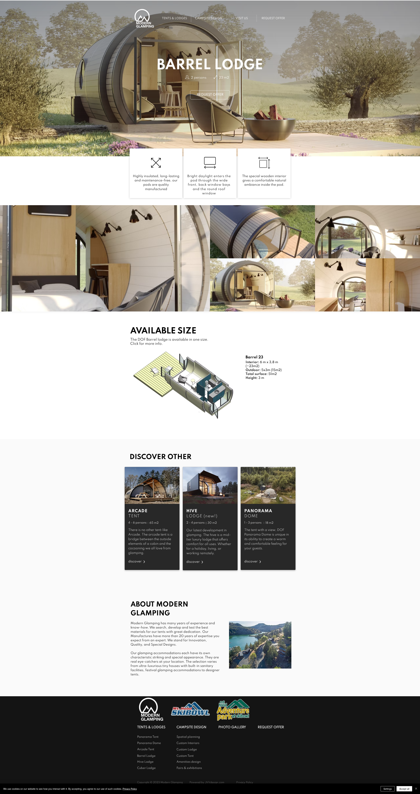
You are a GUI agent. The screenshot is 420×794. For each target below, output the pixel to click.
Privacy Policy (130, 788)
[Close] (416, 788)
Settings (387, 788)
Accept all (404, 788)
